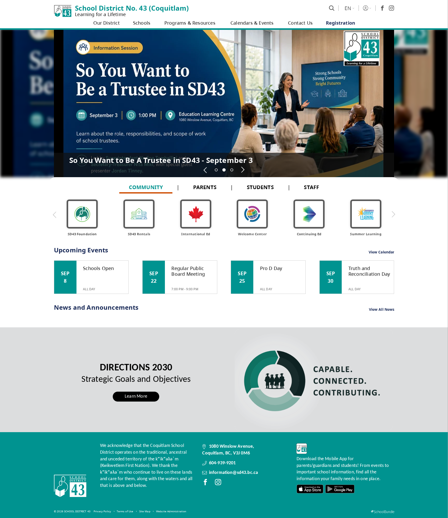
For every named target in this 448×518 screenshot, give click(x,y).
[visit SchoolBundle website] (382, 511)
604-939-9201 (222, 463)
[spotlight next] (242, 170)
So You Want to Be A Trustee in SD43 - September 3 (161, 160)
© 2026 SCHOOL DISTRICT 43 (72, 511)
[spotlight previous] (205, 170)
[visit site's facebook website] (205, 483)
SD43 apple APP (310, 489)
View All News (382, 309)
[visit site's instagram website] (218, 483)
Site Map (144, 511)
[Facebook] (382, 8)
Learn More (136, 396)
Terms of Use (125, 511)
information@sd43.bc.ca (233, 473)
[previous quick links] (55, 214)
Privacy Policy (102, 511)
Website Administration (171, 511)
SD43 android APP (339, 489)
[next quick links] (393, 214)
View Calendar (382, 252)
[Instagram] (391, 8)
